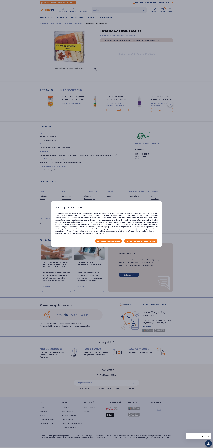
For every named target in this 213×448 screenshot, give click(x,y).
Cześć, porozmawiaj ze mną (198, 436)
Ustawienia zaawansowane (108, 241)
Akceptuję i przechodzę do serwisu (141, 241)
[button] (208, 443)
